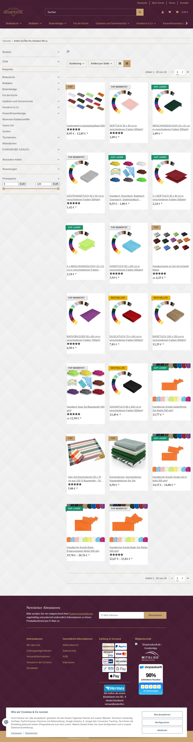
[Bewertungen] (73, 129)
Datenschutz (31, 733)
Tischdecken (9, 137)
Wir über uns (33, 645)
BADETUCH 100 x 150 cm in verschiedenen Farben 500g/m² (169, 338)
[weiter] (188, 72)
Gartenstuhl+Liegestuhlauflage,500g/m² (86, 125)
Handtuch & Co (10, 107)
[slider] (3, 189)
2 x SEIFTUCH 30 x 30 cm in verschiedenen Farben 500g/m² (169, 198)
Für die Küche (9, 95)
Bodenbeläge (9, 89)
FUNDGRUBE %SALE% (15, 149)
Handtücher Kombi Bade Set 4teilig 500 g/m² (128, 549)
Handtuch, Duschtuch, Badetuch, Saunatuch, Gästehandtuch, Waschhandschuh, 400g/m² (127, 198)
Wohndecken (9, 143)
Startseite (142, 3)
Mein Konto (158, 3)
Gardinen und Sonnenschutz (17, 101)
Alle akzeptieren (162, 714)
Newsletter (32, 668)
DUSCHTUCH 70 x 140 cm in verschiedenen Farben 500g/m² (126, 338)
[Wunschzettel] (169, 12)
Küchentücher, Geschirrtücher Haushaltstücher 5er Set (125, 479)
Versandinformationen (38, 656)
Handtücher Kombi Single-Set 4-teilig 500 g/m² (170, 479)
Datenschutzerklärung (81, 613)
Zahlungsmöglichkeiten (39, 650)
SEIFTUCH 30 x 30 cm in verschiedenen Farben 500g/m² (126, 127)
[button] (162, 12)
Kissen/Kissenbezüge (14, 113)
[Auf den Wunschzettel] (99, 439)
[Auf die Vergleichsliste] (92, 439)
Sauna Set (8, 125)
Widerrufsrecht (70, 645)
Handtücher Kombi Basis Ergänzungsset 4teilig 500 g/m (83, 549)
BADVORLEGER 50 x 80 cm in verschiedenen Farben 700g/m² (83, 338)
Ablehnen (162, 730)
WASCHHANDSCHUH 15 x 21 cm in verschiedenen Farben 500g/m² (171, 127)
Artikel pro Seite (100, 63)
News (172, 3)
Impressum (16, 733)
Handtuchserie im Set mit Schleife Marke (171, 268)
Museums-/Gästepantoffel (16, 119)
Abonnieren (155, 615)
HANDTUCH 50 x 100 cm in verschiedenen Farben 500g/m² (126, 268)
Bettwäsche (8, 77)
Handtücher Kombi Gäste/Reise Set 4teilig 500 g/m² (170, 409)
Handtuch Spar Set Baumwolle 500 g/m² (85, 409)
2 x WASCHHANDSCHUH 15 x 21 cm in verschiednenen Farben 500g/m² (85, 268)
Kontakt (184, 3)
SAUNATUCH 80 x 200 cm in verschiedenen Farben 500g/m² (126, 409)
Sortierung (75, 63)
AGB (65, 656)
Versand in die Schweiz (39, 662)
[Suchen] (140, 12)
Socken (6, 131)
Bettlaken (7, 83)
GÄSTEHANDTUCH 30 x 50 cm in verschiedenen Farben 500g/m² (85, 198)
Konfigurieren (162, 722)
